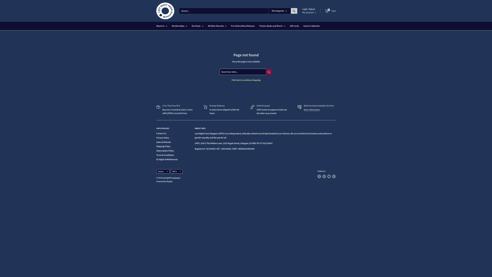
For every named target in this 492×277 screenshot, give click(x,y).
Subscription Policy (165, 150)
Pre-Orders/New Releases (243, 25)
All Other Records (216, 25)
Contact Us (161, 133)
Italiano (161, 171)
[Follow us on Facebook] (319, 176)
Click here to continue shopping (246, 80)
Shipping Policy (163, 146)
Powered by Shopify (164, 181)
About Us (160, 25)
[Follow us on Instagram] (324, 176)
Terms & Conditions (165, 155)
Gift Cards (294, 25)
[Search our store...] (269, 72)
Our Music (196, 25)
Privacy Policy (162, 137)
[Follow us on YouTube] (329, 176)
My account (308, 12)
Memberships (178, 25)
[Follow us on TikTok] (334, 176)
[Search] (294, 11)
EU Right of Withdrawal (166, 159)
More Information (312, 109)
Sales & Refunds (163, 142)
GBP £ (174, 171)
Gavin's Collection (311, 25)
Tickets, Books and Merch (271, 25)
